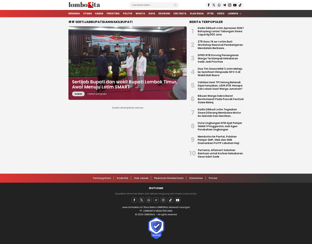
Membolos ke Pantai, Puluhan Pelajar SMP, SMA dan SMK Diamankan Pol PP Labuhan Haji (218, 140)
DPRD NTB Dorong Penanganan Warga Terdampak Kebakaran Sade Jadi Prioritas (218, 58)
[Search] (175, 5)
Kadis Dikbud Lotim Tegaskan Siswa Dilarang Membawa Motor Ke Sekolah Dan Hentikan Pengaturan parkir (219, 114)
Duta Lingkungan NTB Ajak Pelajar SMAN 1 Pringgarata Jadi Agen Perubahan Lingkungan (220, 126)
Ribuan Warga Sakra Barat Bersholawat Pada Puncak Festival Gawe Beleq (221, 99)
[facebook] (134, 200)
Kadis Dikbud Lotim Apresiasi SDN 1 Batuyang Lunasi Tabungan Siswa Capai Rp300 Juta (221, 31)
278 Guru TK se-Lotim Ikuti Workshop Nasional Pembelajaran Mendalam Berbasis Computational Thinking (220, 46)
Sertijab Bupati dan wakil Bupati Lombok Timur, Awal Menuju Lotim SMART (124, 84)
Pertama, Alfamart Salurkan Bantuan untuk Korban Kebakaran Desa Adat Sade (220, 153)
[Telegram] (156, 200)
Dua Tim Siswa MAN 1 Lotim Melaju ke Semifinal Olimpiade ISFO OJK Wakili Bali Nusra (220, 72)
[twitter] (141, 200)
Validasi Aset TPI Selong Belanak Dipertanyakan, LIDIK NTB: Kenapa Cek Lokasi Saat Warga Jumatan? (220, 85)
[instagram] (163, 200)
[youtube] (177, 200)
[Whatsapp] (148, 200)
